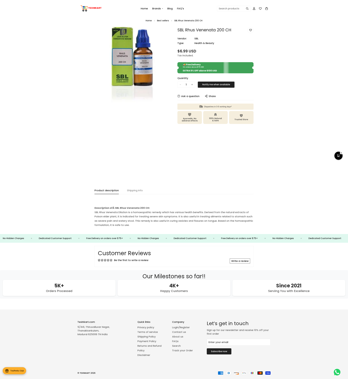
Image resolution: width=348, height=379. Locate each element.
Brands (156, 8)
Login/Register (181, 327)
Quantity (182, 78)
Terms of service (147, 332)
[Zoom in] (168, 32)
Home (144, 8)
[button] (266, 8)
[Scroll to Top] (343, 364)
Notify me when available (216, 84)
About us (177, 336)
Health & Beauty (204, 43)
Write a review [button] (240, 261)
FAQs (175, 341)
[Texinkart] (91, 8)
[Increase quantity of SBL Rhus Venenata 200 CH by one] (192, 85)
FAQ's (180, 8)
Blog (170, 8)
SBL (196, 38)
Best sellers (163, 20)
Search (176, 346)
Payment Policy (146, 341)
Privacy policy (145, 327)
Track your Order (182, 350)
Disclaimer (143, 355)
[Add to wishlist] (250, 30)
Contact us (179, 332)
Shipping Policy (146, 336)
